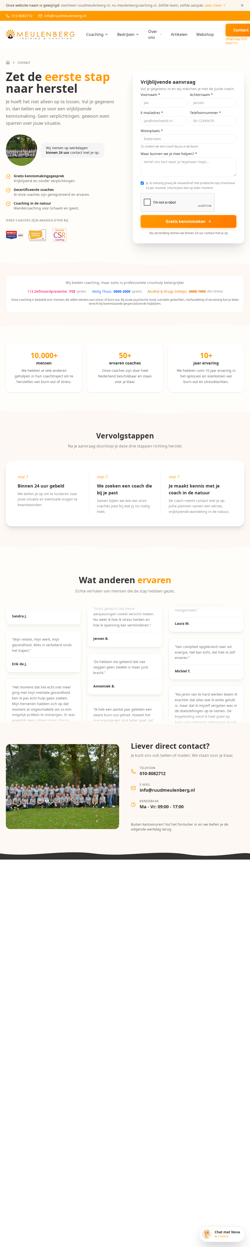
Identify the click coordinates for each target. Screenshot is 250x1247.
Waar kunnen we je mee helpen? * (169, 153)
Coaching (95, 34)
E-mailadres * (152, 112)
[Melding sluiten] (242, 5)
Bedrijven (126, 34)
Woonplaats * (152, 130)
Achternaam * (201, 94)
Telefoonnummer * (205, 112)
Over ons (152, 34)
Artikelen (179, 34)
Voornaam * (150, 94)
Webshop (205, 34)
